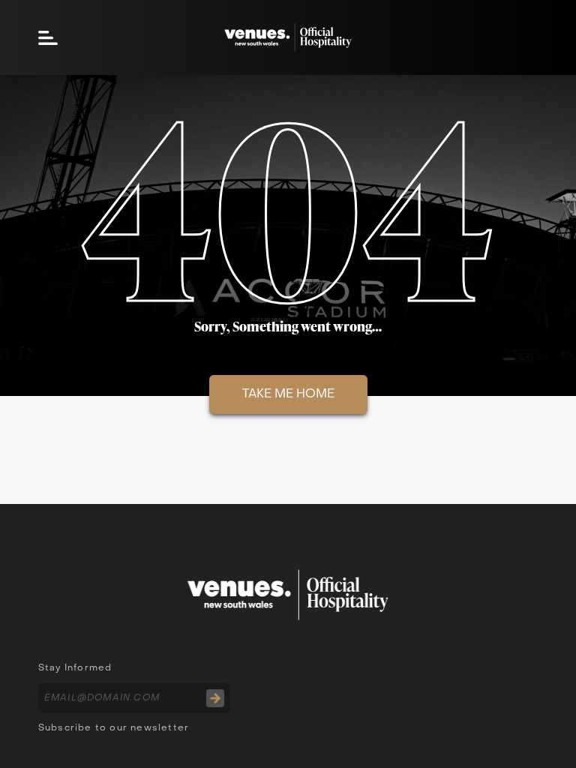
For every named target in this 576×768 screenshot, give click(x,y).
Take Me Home (288, 394)
